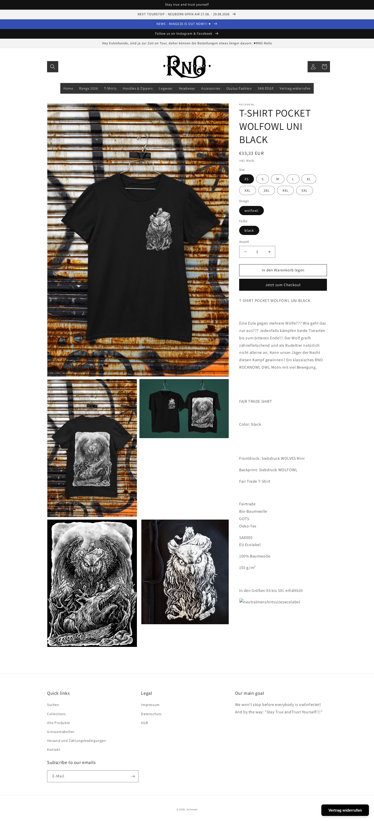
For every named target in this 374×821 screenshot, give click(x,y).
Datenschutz (151, 714)
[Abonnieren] (132, 776)
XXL (247, 190)
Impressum (150, 704)
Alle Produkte (58, 722)
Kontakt (53, 749)
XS (246, 179)
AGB (144, 722)
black (249, 230)
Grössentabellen (61, 731)
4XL (285, 190)
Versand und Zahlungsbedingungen (76, 740)
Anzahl (244, 242)
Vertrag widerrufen (345, 810)
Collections (56, 714)
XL (309, 179)
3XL (267, 190)
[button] (52, 66)
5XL (304, 190)
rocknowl (192, 809)
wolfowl (251, 210)
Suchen (53, 704)
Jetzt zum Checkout (283, 284)
